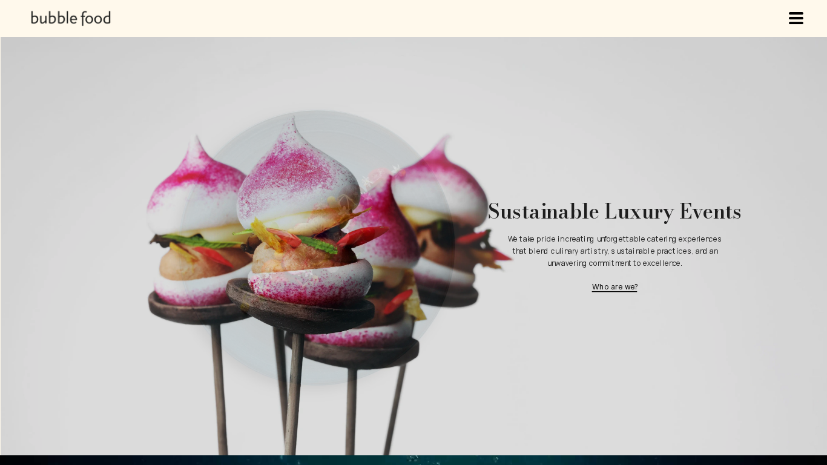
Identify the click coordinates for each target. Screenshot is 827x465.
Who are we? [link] (615, 286)
